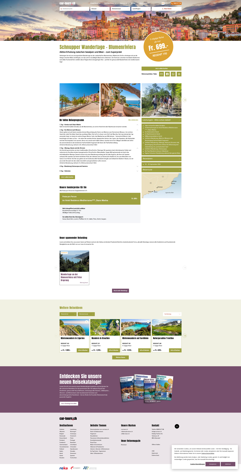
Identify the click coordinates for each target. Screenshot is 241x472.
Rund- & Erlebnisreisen (96, 431)
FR (165, 3)
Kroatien (62, 458)
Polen (71, 438)
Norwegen (73, 431)
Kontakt (133, 3)
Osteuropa (73, 434)
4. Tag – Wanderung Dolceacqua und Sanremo (74, 166)
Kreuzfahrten (94, 436)
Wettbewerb (143, 3)
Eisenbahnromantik (95, 440)
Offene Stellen (156, 444)
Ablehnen (228, 464)
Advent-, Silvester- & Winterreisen (99, 449)
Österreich (73, 436)
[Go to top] (177, 426)
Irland (61, 453)
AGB (153, 451)
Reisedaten (148, 159)
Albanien (62, 431)
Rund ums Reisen (109, 3)
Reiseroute (147, 170)
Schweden (73, 447)
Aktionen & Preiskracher (97, 447)
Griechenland (63, 444)
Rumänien (73, 442)
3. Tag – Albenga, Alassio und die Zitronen (72, 148)
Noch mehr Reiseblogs (120, 290)
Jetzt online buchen (161, 68)
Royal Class (93, 442)
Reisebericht (64, 252)
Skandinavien (74, 449)
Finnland (62, 440)
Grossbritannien (64, 447)
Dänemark (62, 436)
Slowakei (72, 451)
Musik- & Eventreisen (96, 444)
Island (61, 455)
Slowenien (73, 453)
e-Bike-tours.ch (125, 434)
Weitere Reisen (120, 357)
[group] (79, 100)
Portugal (72, 440)
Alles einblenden (133, 120)
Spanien (72, 455)
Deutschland (63, 438)
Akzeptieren (212, 464)
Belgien (62, 434)
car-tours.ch (124, 429)
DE (163, 3)
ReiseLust (124, 445)
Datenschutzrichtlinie (207, 453)
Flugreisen (93, 434)
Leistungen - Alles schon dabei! (156, 120)
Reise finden (167, 9)
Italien (61, 451)
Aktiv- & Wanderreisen (96, 453)
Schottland (73, 444)
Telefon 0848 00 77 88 (158, 429)
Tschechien (73, 458)
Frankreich (62, 442)
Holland (62, 449)
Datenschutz (155, 455)
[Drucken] (179, 74)
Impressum (155, 453)
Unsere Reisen (94, 3)
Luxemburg (73, 429)
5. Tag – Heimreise (65, 171)
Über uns (122, 3)
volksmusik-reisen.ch (127, 431)
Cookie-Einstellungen (197, 464)
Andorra (62, 429)
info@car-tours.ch (157, 431)
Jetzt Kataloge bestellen (69, 403)
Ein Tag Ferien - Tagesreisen (98, 451)
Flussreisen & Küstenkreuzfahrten (99, 438)
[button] (56, 100)
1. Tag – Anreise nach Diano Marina (70, 124)
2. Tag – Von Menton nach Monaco (70, 130)
